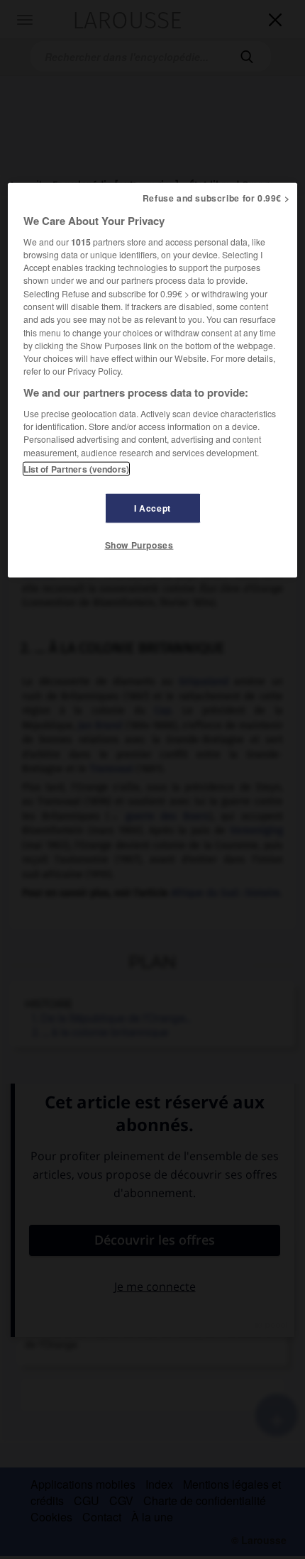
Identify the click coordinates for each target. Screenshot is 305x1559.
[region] (153, 379)
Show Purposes (139, 545)
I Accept (152, 507)
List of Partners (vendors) (76, 468)
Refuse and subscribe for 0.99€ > (216, 197)
